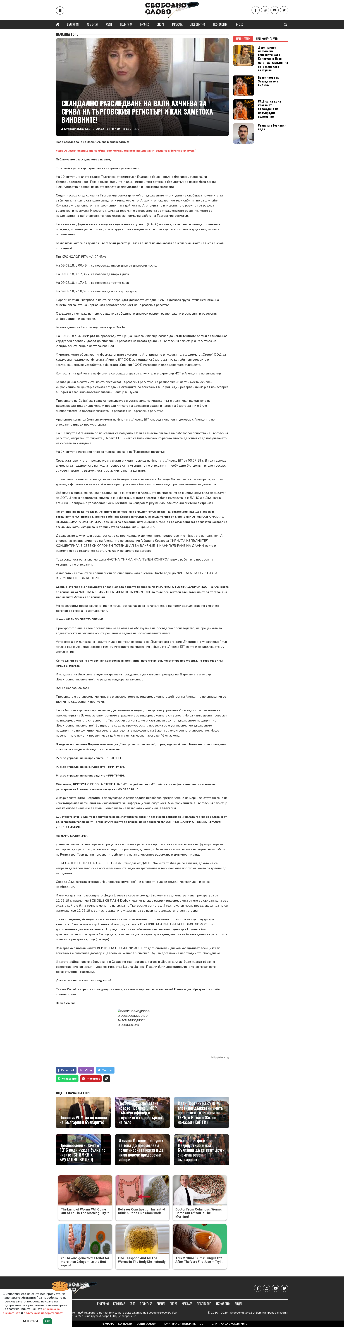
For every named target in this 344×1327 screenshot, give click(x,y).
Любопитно (197, 24)
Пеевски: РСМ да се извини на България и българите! (83, 1119)
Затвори (30, 1321)
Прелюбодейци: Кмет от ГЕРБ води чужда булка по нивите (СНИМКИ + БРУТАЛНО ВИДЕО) (82, 1152)
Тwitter (107, 1070)
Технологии (220, 24)
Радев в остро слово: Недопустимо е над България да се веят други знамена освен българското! (201, 1150)
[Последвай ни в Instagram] (265, 10)
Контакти (125, 1324)
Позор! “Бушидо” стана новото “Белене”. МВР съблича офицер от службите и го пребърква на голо (140, 1112)
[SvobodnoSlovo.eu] (77, 1288)
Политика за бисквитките (228, 1324)
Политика (126, 24)
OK (47, 1321)
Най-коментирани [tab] (267, 39)
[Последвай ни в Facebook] (256, 10)
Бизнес (144, 24)
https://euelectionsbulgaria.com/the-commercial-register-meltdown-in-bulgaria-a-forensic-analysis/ (125, 151)
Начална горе (67, 34)
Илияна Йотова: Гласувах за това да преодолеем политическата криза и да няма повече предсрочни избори (141, 1150)
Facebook (68, 1070)
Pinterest (93, 1079)
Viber (88, 1070)
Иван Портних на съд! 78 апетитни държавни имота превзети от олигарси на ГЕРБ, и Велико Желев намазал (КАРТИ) (200, 1112)
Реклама (107, 1324)
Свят (109, 24)
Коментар (92, 24)
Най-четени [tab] (243, 39)
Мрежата (177, 24)
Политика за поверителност (184, 1324)
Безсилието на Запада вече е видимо (268, 81)
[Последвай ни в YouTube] (275, 10)
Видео (239, 24)
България (73, 24)
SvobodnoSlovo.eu (77, 129)
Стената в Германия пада (272, 127)
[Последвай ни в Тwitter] (284, 10)
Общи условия (147, 1324)
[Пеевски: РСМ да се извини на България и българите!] (83, 1112)
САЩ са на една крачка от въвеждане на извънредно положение (269, 108)
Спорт (160, 24)
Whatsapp (69, 1079)
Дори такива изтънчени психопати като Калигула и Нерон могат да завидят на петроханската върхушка (273, 58)
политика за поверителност (43, 1313)
